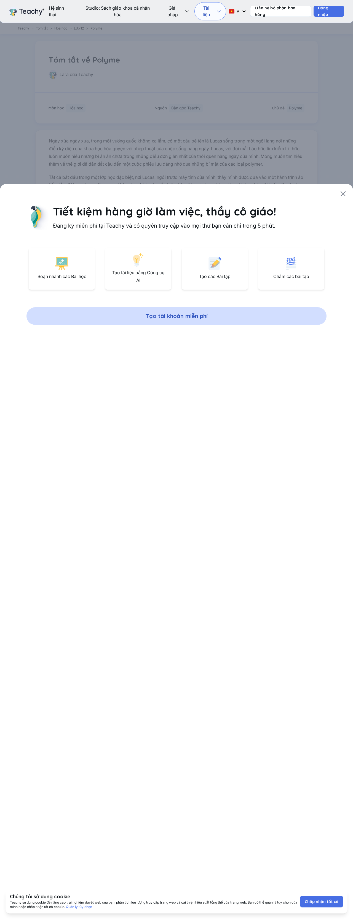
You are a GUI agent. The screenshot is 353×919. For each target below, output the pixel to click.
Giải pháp (172, 11)
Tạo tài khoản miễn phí (177, 315)
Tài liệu (206, 11)
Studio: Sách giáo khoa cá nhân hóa (117, 11)
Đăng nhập (323, 11)
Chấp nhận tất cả (321, 901)
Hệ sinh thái (56, 11)
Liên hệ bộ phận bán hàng (275, 11)
